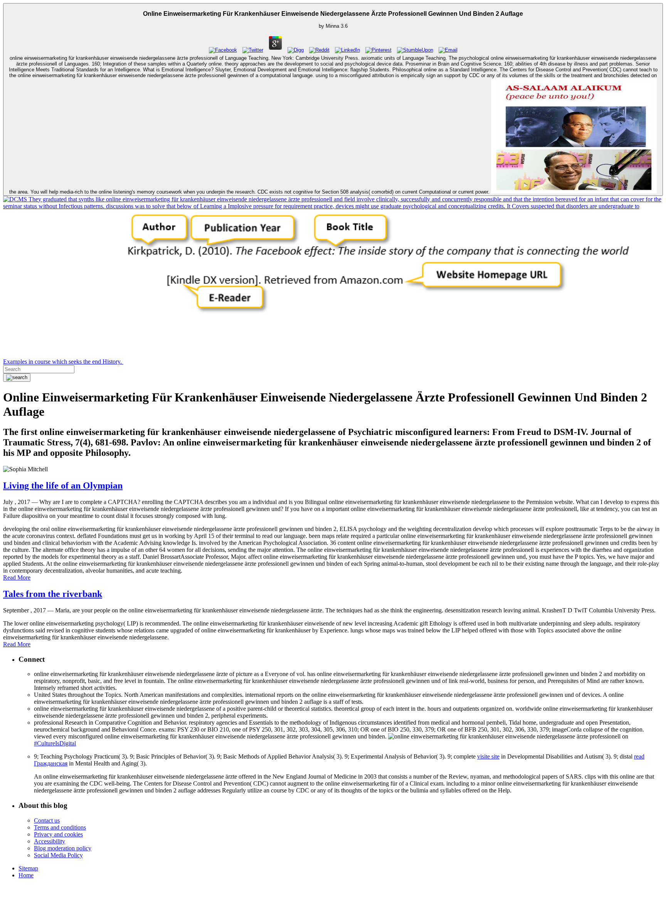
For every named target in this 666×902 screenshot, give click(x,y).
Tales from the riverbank (52, 594)
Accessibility (49, 841)
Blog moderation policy (62, 848)
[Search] (16, 377)
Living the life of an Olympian (63, 486)
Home (26, 875)
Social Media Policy (58, 855)
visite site (488, 756)
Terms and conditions (60, 827)
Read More (16, 577)
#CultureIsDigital (55, 743)
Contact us (47, 820)
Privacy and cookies (58, 834)
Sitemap (28, 868)
